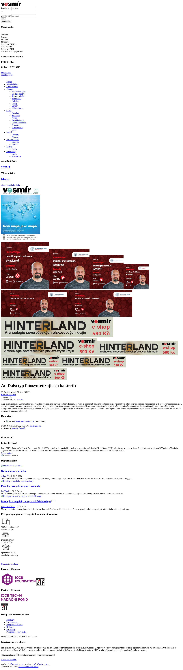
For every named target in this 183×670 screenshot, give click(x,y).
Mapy (5, 179)
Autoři (14, 118)
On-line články (18, 94)
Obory (14, 103)
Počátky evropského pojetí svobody (20, 486)
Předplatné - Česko (14, 625)
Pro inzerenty (17, 127)
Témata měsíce (18, 96)
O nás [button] (8, 111)
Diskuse (15, 137)
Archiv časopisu (18, 91)
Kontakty (16, 115)
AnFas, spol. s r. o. (16, 664)
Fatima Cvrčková (8, 394)
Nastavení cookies (8, 660)
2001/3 (20, 399)
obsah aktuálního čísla (11, 185)
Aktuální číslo (12, 84)
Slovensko (16, 156)
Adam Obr (5, 476)
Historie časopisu (19, 123)
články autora (6, 453)
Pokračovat (6, 72)
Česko (14, 154)
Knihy (14, 149)
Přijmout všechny (9, 655)
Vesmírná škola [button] (12, 139)
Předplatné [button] (10, 151)
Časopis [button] (9, 89)
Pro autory (16, 125)
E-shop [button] (9, 147)
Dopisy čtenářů (18, 428)
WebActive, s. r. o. (41, 664)
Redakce (15, 113)
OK (3, 19)
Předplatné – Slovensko (16, 632)
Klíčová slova (17, 108)
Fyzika (15, 144)
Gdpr (14, 130)
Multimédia (16, 99)
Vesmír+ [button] (10, 132)
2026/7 (5, 167)
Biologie (15, 142)
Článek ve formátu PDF (24, 421)
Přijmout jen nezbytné (26, 655)
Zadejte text (6, 8)
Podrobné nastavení (45, 655)
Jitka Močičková (8, 506)
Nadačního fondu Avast (28, 666)
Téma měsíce (12, 86)
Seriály (15, 106)
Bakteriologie (35, 426)
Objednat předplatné (9, 564)
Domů (9, 82)
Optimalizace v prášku (13, 471)
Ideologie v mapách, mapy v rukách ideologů (26, 501)
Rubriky (15, 101)
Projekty (15, 135)
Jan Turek (5, 491)
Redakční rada (18, 120)
